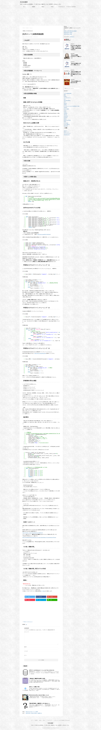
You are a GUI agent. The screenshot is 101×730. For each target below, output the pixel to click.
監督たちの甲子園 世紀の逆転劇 (70, 30)
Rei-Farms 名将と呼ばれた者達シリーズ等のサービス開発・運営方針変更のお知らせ (76, 47)
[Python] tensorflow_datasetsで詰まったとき (39, 695)
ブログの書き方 (67, 124)
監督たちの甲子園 (67, 120)
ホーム (24, 6)
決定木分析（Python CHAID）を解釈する (34, 713)
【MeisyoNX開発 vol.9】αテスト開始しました (76, 64)
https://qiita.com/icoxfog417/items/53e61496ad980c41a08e (45, 198)
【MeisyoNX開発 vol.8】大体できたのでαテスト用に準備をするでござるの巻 (76, 73)
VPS (65, 101)
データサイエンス (62, 6)
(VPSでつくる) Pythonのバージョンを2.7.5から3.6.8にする (41, 670)
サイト (25, 655)
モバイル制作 (66, 108)
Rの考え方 (72, 36)
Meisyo (43, 6)
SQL (65, 99)
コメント (26, 631)
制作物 (65, 104)
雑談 (65, 94)
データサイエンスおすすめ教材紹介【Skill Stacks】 (71, 7)
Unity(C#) (65, 117)
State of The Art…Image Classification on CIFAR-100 (32, 532)
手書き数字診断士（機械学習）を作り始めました (39, 703)
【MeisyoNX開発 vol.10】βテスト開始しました (76, 56)
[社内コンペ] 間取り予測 (34, 686)
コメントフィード (67, 133)
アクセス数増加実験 (67, 93)
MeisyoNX (66, 125)
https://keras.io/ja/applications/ (40, 353)
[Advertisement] (50, 17)
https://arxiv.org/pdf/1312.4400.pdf (43, 234)
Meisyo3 (65, 114)
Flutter (65, 111)
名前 (25, 646)
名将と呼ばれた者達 (68, 34)
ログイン (65, 130)
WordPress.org (66, 134)
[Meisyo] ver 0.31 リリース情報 (32, 711)
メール (26, 651)
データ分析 (66, 123)
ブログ (65, 110)
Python (52, 6)
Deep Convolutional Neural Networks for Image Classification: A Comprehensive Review (39, 537)
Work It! (65, 103)
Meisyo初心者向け (67, 100)
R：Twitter (43, 591)
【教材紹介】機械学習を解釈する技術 (37, 678)
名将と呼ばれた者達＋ (68, 32)
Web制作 (33, 6)
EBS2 (65, 121)
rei (26, 624)
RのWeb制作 (24, 2)
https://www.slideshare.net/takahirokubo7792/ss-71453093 (45, 199)
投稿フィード (66, 131)
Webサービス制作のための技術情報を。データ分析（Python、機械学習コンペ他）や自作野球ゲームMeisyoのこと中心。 (50, 725)
